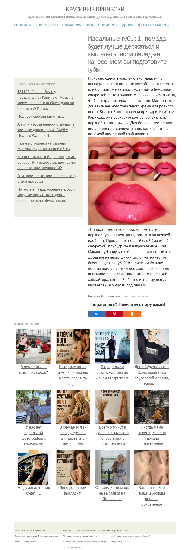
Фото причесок (154, 24)
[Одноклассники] (132, 314)
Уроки (128, 24)
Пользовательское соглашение (93, 530)
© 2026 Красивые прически (30, 530)
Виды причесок (101, 24)
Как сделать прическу (58, 24)
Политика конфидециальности (80, 536)
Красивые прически (95, 9)
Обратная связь (120, 530)
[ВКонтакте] (97, 314)
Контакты (68, 530)
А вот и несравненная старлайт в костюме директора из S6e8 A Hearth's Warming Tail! (46, 129)
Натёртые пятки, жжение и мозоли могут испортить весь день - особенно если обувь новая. (47, 194)
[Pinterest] (114, 314)
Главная (22, 24)
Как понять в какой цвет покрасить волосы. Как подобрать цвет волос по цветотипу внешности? (47, 162)
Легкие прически (138, 296)
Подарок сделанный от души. (42, 116)
